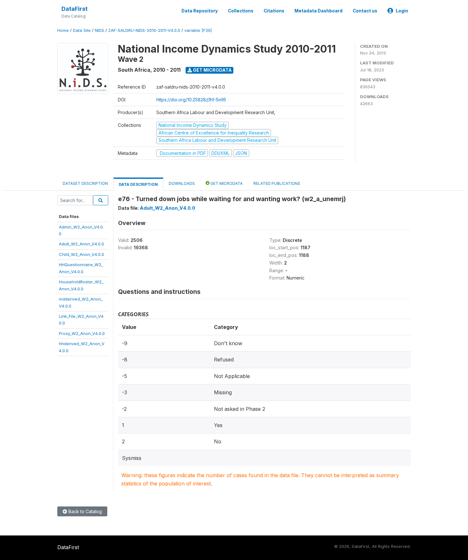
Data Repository (199, 10)
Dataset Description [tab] (85, 183)
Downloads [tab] (182, 183)
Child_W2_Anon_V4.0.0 (81, 254)
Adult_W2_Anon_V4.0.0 (81, 243)
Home (63, 30)
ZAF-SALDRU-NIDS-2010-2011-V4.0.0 (144, 30)
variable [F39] (198, 30)
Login (402, 10)
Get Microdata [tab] (226, 183)
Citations (274, 10)
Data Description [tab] (138, 184)
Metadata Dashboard (318, 10)
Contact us (365, 10)
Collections (240, 10)
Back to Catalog (84, 511)
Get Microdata (212, 70)
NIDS (99, 30)
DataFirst (74, 8)
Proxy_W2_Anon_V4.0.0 (82, 333)
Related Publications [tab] (276, 183)
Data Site (82, 30)
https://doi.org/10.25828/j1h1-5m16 (191, 99)
